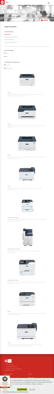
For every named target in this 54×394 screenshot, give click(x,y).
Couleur (8, 64)
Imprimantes (7, 34)
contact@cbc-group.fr (11, 366)
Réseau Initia (31, 377)
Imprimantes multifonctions (10, 37)
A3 (6, 56)
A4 (6, 53)
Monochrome (9, 68)
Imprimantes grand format (10, 42)
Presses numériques (9, 39)
